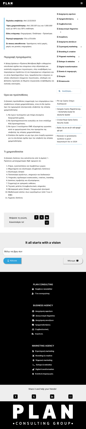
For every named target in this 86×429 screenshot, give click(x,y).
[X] (33, 396)
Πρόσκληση (47, 33)
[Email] (70, 396)
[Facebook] (15, 396)
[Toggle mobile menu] (82, 3)
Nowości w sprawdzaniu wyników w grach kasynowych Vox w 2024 (67, 139)
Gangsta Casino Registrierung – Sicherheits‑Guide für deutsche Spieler (68, 112)
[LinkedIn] (52, 396)
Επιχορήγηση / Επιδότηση (31, 33)
